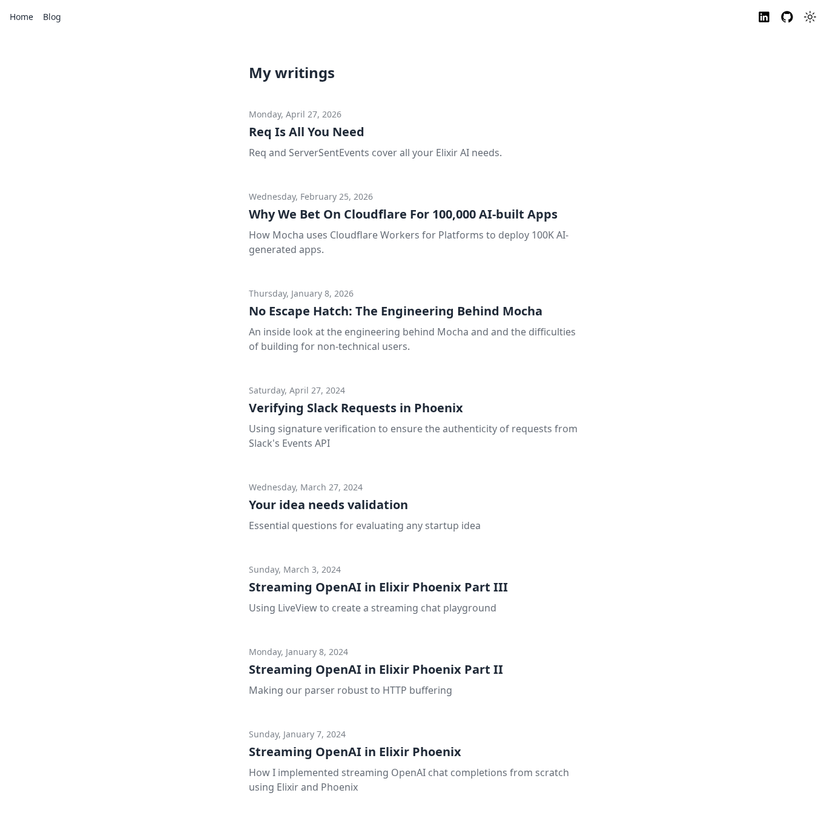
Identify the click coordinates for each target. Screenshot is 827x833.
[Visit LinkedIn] (764, 17)
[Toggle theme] (810, 17)
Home (21, 16)
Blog (52, 16)
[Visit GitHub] (787, 17)
